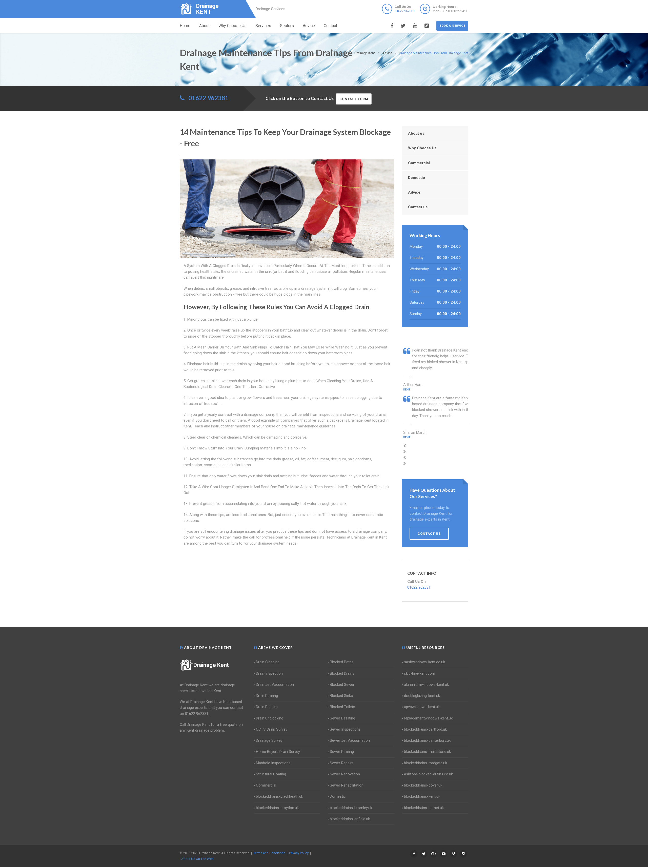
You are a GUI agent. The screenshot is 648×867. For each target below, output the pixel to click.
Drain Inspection (269, 673)
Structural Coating (271, 774)
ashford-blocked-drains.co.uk (428, 774)
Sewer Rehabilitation (346, 785)
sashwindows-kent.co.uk (424, 662)
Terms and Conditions (269, 853)
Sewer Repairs (342, 763)
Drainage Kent (211, 665)
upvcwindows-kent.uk (422, 707)
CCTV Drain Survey (271, 729)
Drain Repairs (267, 707)
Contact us (418, 207)
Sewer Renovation (345, 774)
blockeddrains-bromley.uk (351, 808)
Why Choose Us (232, 25)
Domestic (416, 177)
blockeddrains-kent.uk (422, 796)
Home (185, 25)
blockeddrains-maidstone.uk (427, 751)
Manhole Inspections (273, 763)
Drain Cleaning (267, 662)
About (204, 25)
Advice (309, 25)
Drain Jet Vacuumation (275, 684)
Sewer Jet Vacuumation (350, 740)
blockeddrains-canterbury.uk (427, 740)
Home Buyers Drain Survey (278, 751)
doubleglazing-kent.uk (422, 695)
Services (263, 25)
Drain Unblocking (269, 718)
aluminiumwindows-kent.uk (426, 684)
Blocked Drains (342, 673)
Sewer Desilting (342, 718)
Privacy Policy (299, 853)
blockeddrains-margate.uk (425, 763)
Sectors (287, 25)
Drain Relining (267, 695)
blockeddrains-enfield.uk (350, 819)
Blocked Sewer (342, 684)
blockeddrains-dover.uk (423, 785)
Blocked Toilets (342, 707)
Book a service (452, 25)
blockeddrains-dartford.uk (425, 729)
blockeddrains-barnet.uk (424, 808)
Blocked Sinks (341, 695)
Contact (330, 25)
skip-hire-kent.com (419, 673)
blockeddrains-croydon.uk (277, 808)
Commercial (419, 163)
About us (416, 133)
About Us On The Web (197, 859)
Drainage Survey (269, 740)
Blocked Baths (342, 662)
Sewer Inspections (345, 729)
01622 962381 (405, 11)
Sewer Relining (342, 751)
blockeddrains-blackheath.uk (279, 796)
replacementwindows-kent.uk (428, 718)
